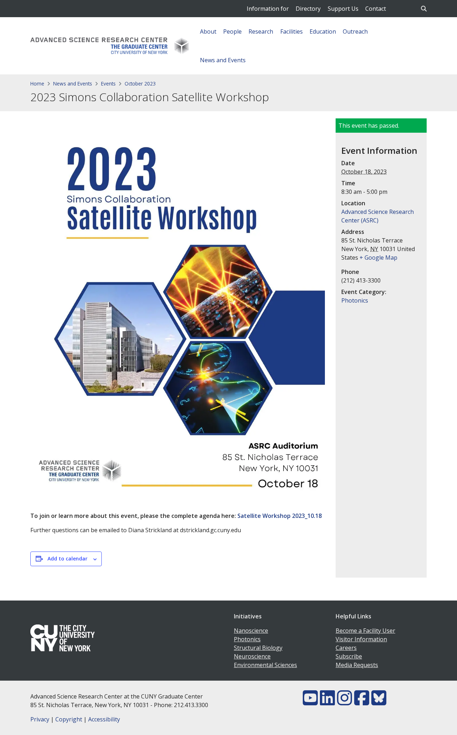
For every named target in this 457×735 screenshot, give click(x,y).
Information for (268, 8)
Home (37, 83)
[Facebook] (361, 702)
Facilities (291, 31)
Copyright (68, 719)
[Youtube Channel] (310, 702)
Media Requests (357, 665)
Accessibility (104, 719)
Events (108, 83)
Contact (375, 8)
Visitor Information (361, 639)
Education (323, 31)
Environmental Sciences (265, 665)
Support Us (343, 8)
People (232, 31)
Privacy (39, 719)
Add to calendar (67, 558)
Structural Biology (258, 648)
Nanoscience (251, 630)
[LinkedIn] (327, 702)
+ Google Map (378, 257)
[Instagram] (344, 702)
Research (260, 31)
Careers (346, 648)
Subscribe (349, 656)
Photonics (354, 300)
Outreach (355, 31)
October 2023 (140, 83)
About (208, 31)
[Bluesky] (378, 702)
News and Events (223, 60)
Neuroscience (252, 656)
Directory (308, 8)
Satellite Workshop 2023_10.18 (279, 516)
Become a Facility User (365, 630)
